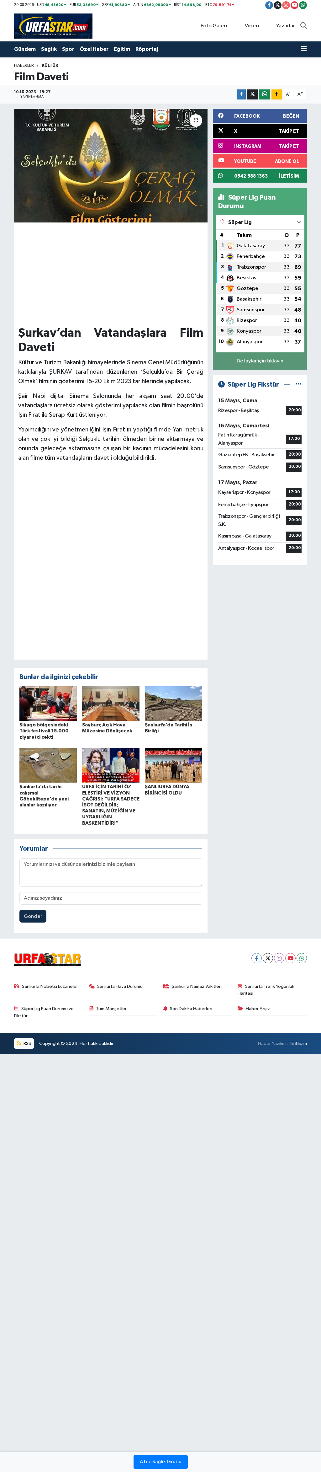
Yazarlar (285, 26)
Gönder (33, 916)
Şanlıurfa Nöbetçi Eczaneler (50, 986)
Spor (68, 49)
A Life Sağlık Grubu (161, 1461)
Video (252, 26)
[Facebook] (256, 958)
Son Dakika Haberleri (191, 1008)
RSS (27, 1043)
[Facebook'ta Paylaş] (241, 94)
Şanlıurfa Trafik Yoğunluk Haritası (266, 990)
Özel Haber (94, 49)
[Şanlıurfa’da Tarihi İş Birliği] (173, 703)
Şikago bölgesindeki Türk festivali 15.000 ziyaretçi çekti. (44, 730)
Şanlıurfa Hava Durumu (120, 986)
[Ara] (303, 26)
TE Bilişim (298, 1043)
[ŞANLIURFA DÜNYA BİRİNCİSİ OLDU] (173, 765)
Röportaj (146, 49)
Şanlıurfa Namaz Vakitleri (197, 986)
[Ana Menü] (304, 49)
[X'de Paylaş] (252, 94)
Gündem (25, 49)
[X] (268, 958)
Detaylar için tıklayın (260, 361)
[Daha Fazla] (276, 94)
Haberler (24, 65)
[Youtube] (290, 958)
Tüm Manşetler (111, 1008)
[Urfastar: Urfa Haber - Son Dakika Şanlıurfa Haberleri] (53, 26)
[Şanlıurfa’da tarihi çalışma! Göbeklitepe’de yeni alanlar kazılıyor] (48, 765)
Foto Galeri (214, 26)
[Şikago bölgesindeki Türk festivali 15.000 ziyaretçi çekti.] (48, 703)
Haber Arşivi (258, 1008)
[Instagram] (279, 958)
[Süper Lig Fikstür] (299, 384)
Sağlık (49, 49)
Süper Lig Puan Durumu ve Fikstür (44, 1012)
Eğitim (122, 49)
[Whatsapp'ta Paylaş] (264, 94)
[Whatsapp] (302, 958)
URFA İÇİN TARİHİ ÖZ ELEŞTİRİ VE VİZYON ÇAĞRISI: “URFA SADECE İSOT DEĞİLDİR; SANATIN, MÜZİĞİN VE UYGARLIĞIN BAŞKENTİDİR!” (110, 804)
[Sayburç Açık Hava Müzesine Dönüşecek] (110, 703)
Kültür (50, 65)
